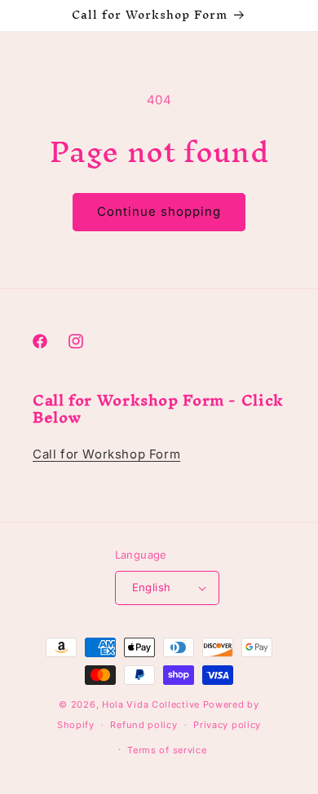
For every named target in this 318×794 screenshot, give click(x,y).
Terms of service (166, 750)
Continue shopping (159, 211)
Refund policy (143, 724)
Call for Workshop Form (106, 454)
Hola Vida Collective (151, 704)
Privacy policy (227, 724)
